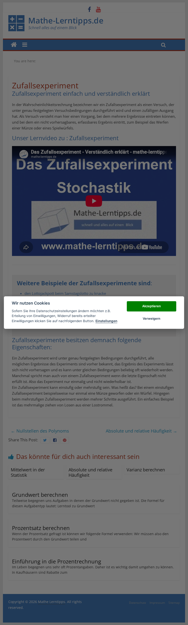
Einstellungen (106, 321)
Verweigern (151, 318)
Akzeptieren (151, 306)
